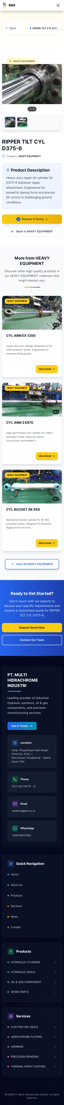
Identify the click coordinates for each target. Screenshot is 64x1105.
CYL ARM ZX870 (19, 423)
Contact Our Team (32, 640)
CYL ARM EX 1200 (21, 336)
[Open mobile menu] (58, 5)
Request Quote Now (32, 627)
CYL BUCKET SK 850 (23, 509)
